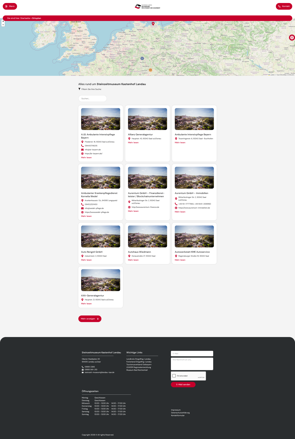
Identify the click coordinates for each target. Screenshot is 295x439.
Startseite (25, 18)
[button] (292, 38)
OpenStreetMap (282, 75)
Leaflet (272, 75)
